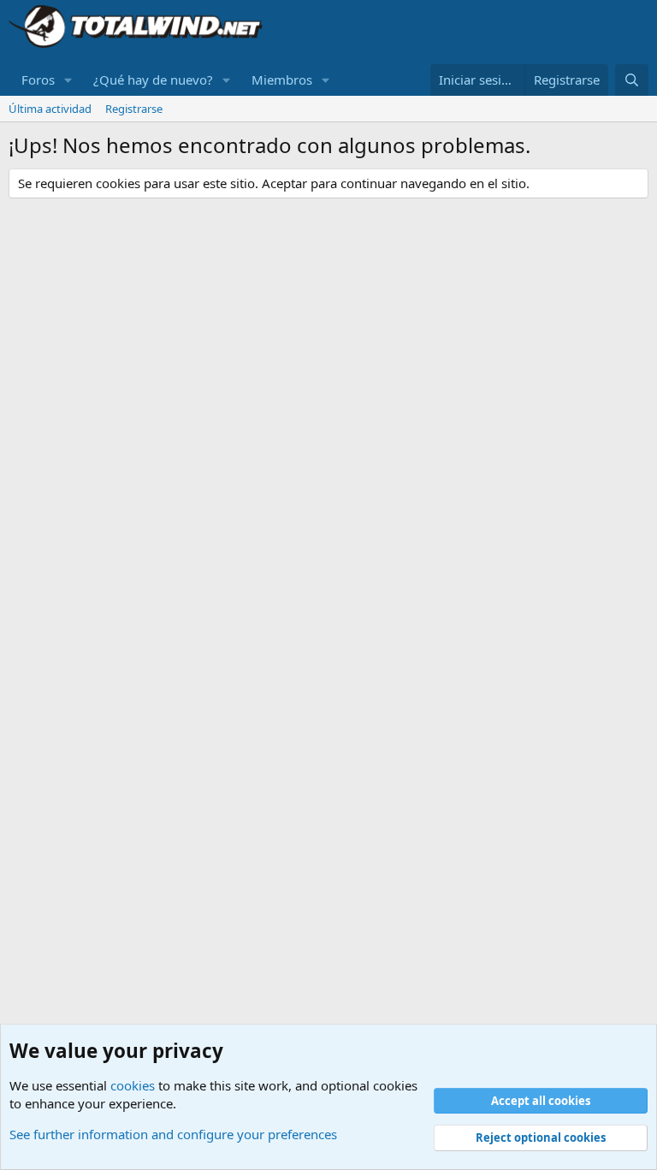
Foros (38, 79)
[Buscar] (631, 80)
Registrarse (134, 108)
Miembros (282, 79)
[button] (68, 80)
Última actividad (50, 108)
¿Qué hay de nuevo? (153, 79)
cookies (132, 1085)
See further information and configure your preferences (173, 1134)
